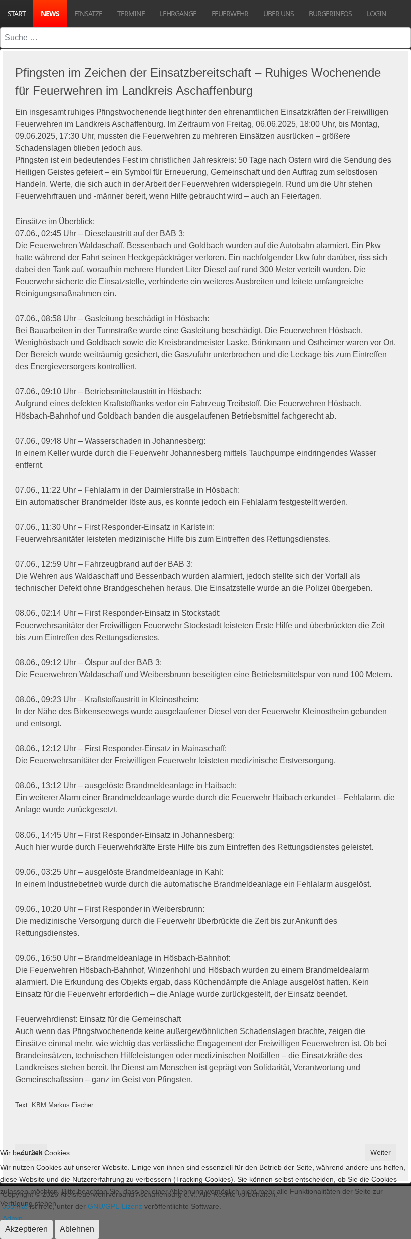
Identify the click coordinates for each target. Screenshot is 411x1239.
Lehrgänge (178, 13)
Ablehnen (77, 1229)
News (50, 13)
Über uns (278, 13)
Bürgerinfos (330, 13)
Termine (131, 13)
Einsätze (88, 13)
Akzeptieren (26, 1229)
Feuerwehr (230, 13)
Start (17, 13)
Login (376, 13)
